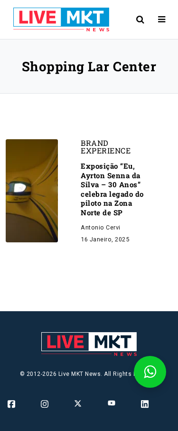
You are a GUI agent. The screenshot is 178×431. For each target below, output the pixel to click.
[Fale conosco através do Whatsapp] (150, 372)
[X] (78, 403)
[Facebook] (12, 403)
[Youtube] (112, 402)
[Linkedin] (145, 403)
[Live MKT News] (57, 19)
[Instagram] (45, 403)
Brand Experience (106, 146)
